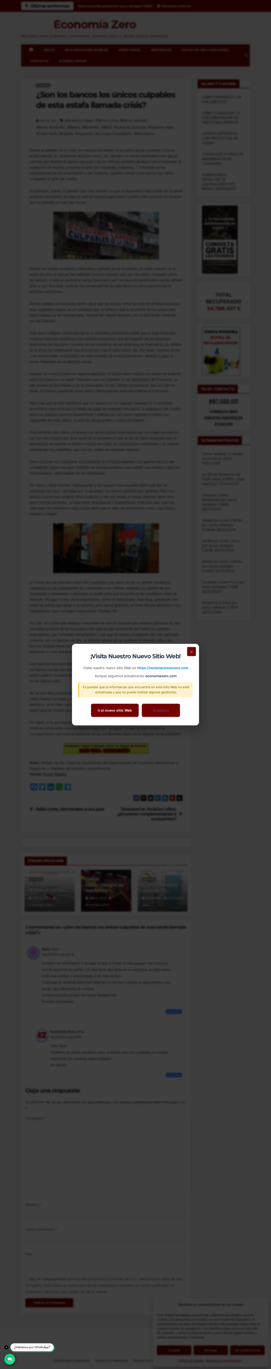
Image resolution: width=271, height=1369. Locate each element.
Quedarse (161, 710)
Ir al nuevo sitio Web (115, 710)
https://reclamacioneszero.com (162, 668)
